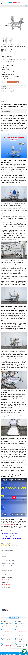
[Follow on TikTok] (5, 610)
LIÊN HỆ (4, 556)
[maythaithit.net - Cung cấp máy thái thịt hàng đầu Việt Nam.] (14, 2)
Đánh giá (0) (3, 101)
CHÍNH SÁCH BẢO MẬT (7, 565)
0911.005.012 (8, 631)
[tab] (14, 99)
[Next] (25, 23)
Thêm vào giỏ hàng (13, 82)
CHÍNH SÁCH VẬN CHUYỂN (8, 563)
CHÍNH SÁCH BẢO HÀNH (7, 568)
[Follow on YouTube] (7, 610)
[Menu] (26, 2)
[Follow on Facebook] (3, 610)
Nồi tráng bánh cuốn (17, 44)
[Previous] (3, 23)
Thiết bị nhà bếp (9, 44)
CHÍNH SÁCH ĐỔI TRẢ (7, 570)
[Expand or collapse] (25, 111)
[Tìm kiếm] (26, 6)
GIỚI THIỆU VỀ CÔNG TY (7, 554)
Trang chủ (3, 44)
